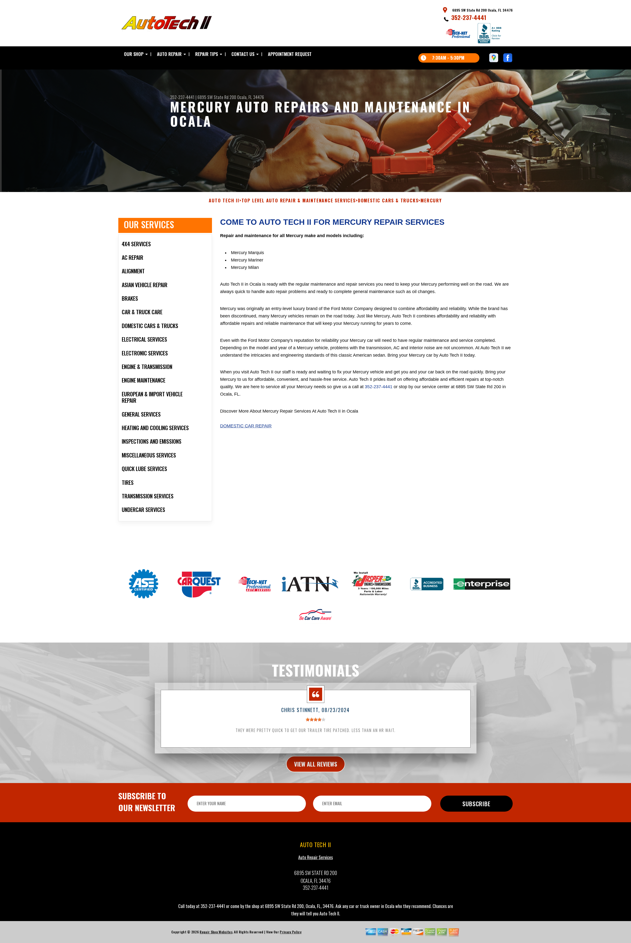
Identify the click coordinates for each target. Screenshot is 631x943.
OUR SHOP (133, 54)
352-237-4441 (468, 17)
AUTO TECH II (224, 200)
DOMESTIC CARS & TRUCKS (388, 200)
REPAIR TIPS (206, 54)
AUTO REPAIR (169, 54)
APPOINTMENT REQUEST (290, 54)
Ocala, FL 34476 (250, 97)
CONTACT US (242, 54)
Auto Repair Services (315, 857)
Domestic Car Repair (246, 425)
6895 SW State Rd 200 (216, 97)
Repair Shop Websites (216, 931)
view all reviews (315, 763)
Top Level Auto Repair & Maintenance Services (299, 200)
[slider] (315, 719)
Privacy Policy (290, 931)
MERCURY (431, 200)
